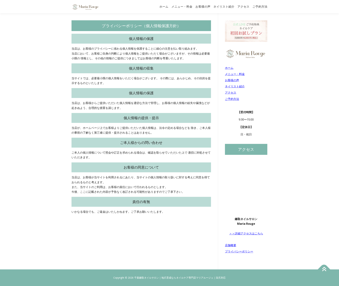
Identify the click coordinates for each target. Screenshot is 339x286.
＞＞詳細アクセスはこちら (246, 233)
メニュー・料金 (181, 6)
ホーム (163, 6)
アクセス (243, 6)
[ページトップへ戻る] (324, 269)
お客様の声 (202, 6)
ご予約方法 (259, 6)
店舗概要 (230, 245)
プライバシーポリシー (239, 251)
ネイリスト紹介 (223, 6)
